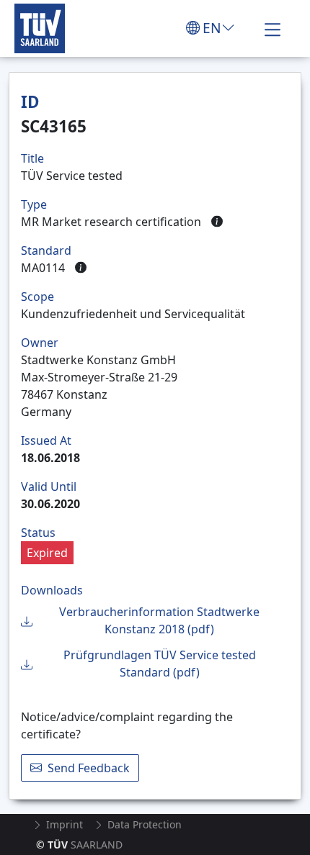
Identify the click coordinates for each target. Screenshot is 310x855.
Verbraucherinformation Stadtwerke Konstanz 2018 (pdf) (159, 620)
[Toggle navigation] (272, 28)
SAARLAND (79, 844)
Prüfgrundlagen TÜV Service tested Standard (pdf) (159, 663)
